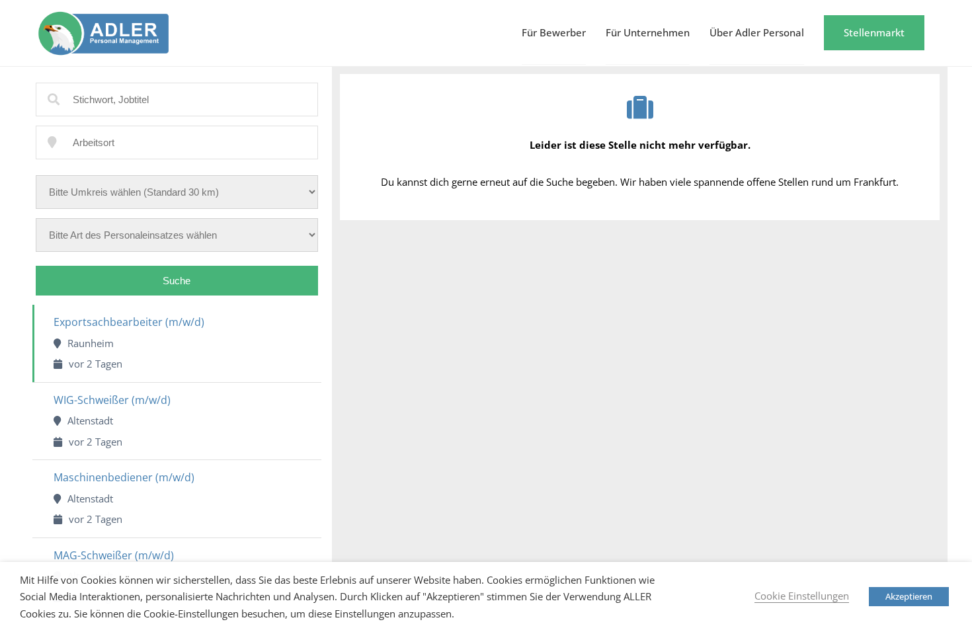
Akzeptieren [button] (908, 596)
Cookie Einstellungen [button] (801, 595)
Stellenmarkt (874, 32)
